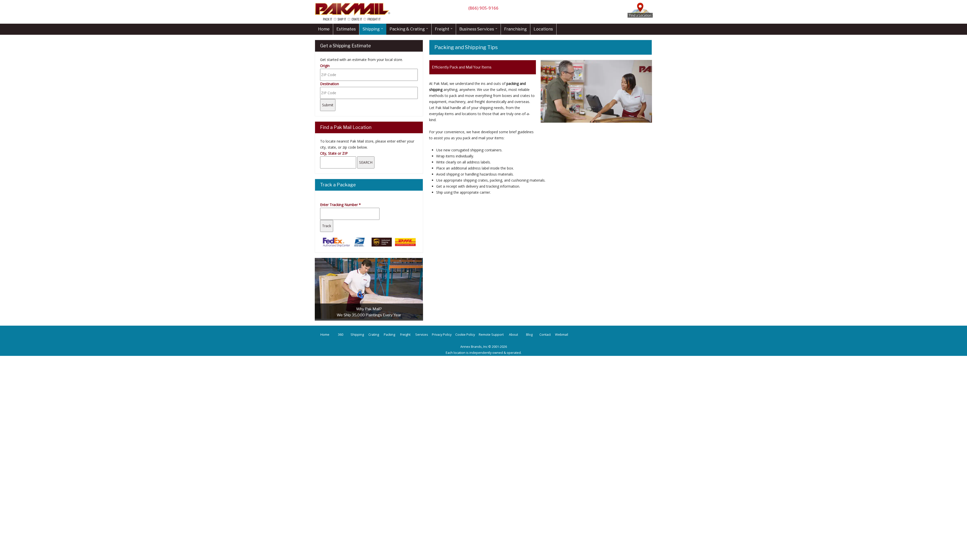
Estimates (346, 29)
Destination (329, 83)
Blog (529, 334)
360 (340, 334)
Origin (325, 65)
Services (421, 334)
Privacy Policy (442, 334)
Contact (545, 334)
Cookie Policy (465, 334)
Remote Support (491, 334)
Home (324, 29)
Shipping (372, 29)
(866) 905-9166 (483, 8)
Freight (442, 29)
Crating (373, 334)
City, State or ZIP (334, 153)
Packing (389, 334)
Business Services (477, 29)
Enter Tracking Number (340, 204)
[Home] (354, 20)
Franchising (515, 29)
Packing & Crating (408, 29)
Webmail (561, 334)
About (513, 334)
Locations (543, 29)
